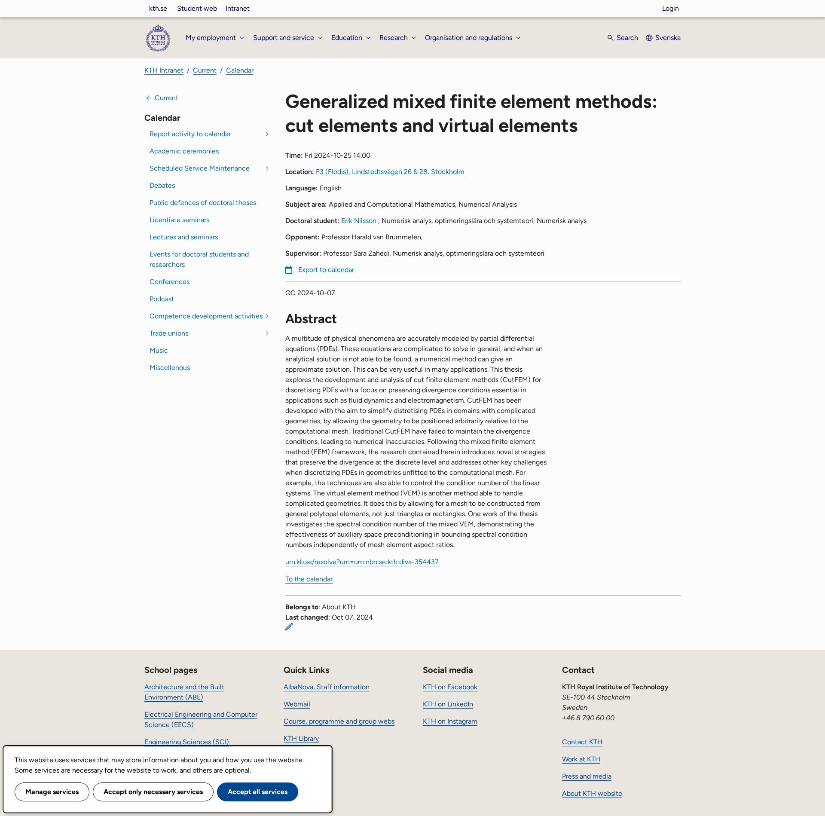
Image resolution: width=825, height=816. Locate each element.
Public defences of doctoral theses (203, 203)
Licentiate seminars (179, 220)
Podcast (162, 299)
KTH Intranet (163, 70)
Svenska (668, 38)
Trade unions (169, 333)
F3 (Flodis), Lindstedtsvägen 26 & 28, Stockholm (390, 172)
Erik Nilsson (358, 221)
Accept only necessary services (153, 792)
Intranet (238, 8)
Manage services (52, 792)
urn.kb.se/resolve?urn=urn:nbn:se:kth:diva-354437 (362, 562)
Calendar (240, 70)
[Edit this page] (289, 626)
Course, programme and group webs (339, 721)
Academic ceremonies (184, 151)
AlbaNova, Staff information (327, 687)
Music (159, 350)
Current (205, 70)
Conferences (169, 282)
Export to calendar (326, 270)
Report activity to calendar (190, 134)
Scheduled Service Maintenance (200, 168)
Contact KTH (582, 742)
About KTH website (592, 793)
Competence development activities (206, 316)
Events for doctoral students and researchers (199, 259)
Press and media (586, 776)
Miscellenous (170, 368)
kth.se (158, 8)
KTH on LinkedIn (448, 704)
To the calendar (309, 579)
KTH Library (301, 738)
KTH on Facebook (450, 687)
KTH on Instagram (450, 721)
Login (670, 8)
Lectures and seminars (184, 237)
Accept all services (257, 792)
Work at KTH (581, 759)
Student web (197, 8)
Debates (162, 185)
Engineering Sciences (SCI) (186, 742)
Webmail (297, 704)
